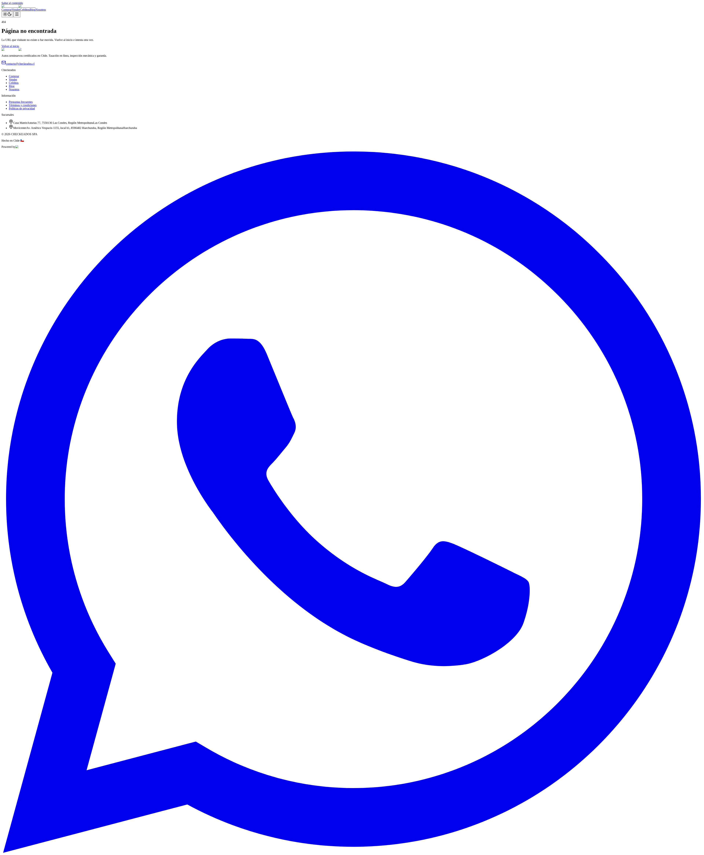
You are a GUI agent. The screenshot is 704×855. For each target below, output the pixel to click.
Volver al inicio (10, 46)
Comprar (6, 9)
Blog (32, 9)
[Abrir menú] (17, 14)
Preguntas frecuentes (21, 101)
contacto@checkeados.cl (20, 63)
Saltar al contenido (12, 3)
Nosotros (40, 9)
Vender (16, 9)
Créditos (25, 9)
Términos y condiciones (22, 105)
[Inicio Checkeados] (18, 6)
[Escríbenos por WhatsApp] (352, 851)
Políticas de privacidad (22, 108)
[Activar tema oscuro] (7, 14)
